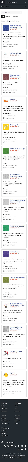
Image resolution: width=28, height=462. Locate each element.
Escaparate (18, 403)
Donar (17, 421)
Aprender (3, 415)
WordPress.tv (5, 423)
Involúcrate (18, 415)
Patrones (17, 411)
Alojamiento (4, 408)
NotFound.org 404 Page (17, 148)
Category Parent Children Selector (15, 76)
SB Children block (15, 53)
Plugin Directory (5, 6)
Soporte (3, 418)
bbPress (4, 433)
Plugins (16, 408)
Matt (3, 430)
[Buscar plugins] (20, 12)
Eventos (17, 418)
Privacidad (4, 411)
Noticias (3, 406)
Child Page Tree (15, 125)
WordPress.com (6, 428)
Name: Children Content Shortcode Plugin (17, 201)
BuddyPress (5, 435)
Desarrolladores (5, 421)
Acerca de (4, 403)
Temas (16, 406)
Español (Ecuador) (10, 442)
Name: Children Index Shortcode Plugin (16, 328)
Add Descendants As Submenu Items (16, 26)
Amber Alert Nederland (17, 226)
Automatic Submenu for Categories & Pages (17, 304)
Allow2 (12, 373)
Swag (17, 423)
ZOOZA (12, 99)
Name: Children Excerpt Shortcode (16, 175)
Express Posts (14, 252)
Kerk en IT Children (16, 351)
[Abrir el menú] (25, 2)
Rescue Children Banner (17, 277)
